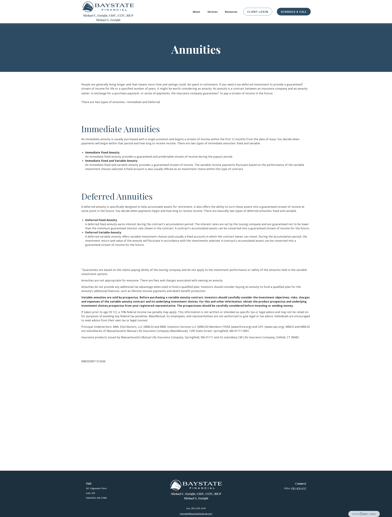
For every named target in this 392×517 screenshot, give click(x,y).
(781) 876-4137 (298, 488)
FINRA (226, 327)
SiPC (261, 327)
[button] (196, 11)
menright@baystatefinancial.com (196, 513)
